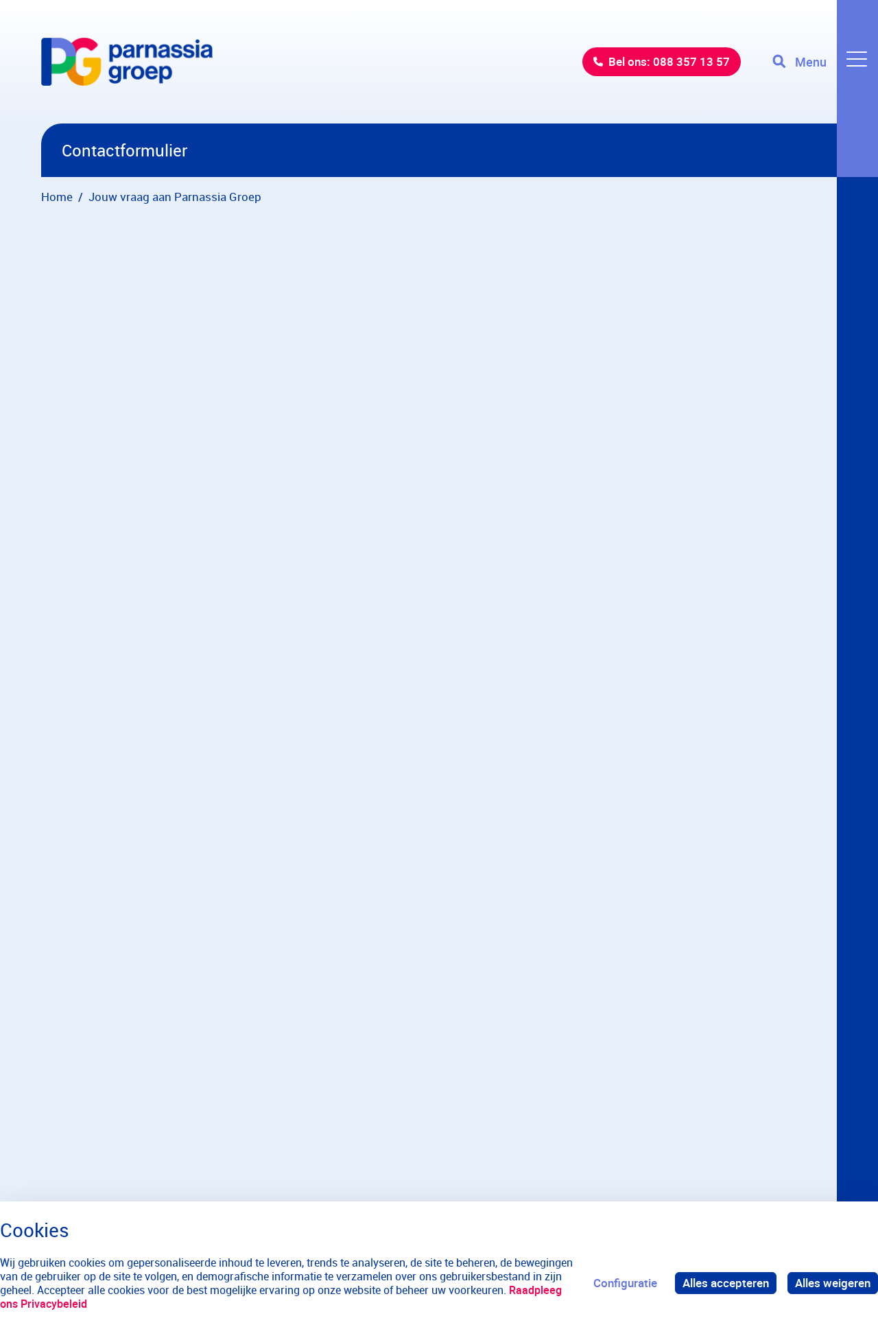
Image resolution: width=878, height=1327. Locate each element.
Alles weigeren (832, 1283)
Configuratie (625, 1283)
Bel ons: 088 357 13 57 (669, 61)
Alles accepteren (726, 1283)
